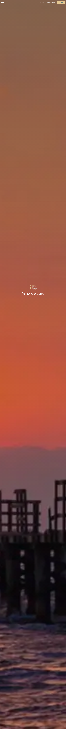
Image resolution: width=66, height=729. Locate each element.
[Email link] (43, 2)
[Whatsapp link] (40, 2)
